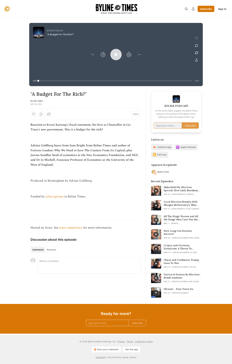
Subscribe (206, 8)
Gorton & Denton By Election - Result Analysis (182, 276)
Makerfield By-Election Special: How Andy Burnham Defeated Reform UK (181, 189)
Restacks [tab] (51, 249)
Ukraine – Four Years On (178, 289)
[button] (93, 54)
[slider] (115, 80)
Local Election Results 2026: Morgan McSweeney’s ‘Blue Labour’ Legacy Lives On (181, 203)
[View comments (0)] (196, 45)
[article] (176, 190)
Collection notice (144, 341)
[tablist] (44, 250)
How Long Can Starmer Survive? (178, 232)
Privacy (121, 341)
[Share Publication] (193, 9)
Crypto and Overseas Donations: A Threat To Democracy (178, 247)
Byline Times (36, 101)
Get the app (131, 349)
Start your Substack (108, 349)
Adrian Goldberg (180, 238)
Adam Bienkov (178, 194)
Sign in (222, 8)
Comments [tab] (38, 249)
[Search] (186, 9)
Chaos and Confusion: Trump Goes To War (181, 261)
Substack (100, 357)
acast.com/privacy (70, 227)
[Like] (33, 114)
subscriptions (54, 196)
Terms (130, 341)
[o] (156, 190)
